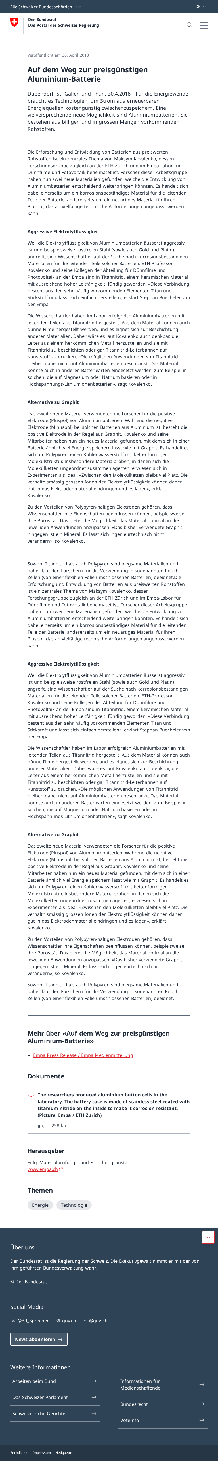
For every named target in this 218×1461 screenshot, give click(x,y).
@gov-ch (98, 1320)
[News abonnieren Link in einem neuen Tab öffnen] (193, 6)
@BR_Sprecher (33, 1320)
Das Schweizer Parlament (40, 1397)
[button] (208, 1237)
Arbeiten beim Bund (34, 1381)
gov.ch (69, 1320)
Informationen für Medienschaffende (140, 1384)
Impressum (42, 1452)
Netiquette (63, 1452)
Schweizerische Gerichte (38, 1413)
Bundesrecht (134, 1404)
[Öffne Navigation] (203, 26)
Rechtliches (19, 1452)
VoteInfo (129, 1420)
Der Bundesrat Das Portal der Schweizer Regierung (63, 22)
